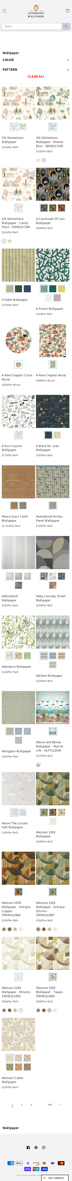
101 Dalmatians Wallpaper (13, 140)
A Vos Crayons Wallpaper (12, 448)
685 (50, 1104)
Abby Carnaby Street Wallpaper (51, 598)
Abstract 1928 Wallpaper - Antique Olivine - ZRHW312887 (50, 909)
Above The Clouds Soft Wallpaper (15, 825)
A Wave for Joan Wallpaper (47, 448)
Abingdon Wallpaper (16, 751)
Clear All (36, 76)
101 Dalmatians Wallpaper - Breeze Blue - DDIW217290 (49, 142)
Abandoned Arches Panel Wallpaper (49, 518)
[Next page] (59, 1104)
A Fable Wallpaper (15, 300)
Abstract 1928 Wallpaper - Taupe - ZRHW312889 (50, 992)
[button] (4, 11)
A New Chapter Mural (51, 375)
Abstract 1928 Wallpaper (45, 834)
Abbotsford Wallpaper (10, 598)
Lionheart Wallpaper (28, 1175)
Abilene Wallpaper (49, 676)
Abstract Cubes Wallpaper (12, 1080)
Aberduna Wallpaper (16, 667)
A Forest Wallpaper (49, 309)
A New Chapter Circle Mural (17, 377)
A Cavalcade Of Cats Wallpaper (50, 221)
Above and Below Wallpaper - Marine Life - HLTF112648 (49, 746)
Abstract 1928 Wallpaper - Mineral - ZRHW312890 (17, 992)
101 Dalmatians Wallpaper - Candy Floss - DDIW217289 (16, 223)
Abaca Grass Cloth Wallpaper (15, 518)
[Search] (66, 26)
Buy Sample (56, 1178)
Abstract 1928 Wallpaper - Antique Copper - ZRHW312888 (16, 909)
